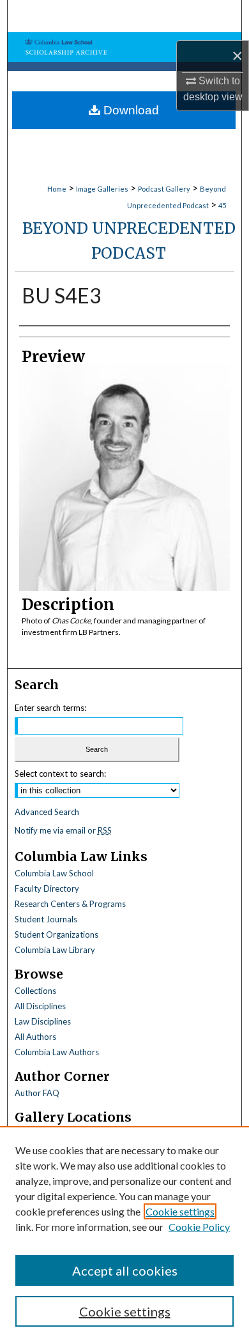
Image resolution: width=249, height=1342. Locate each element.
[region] (124, 1234)
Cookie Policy (199, 1227)
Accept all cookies (124, 1270)
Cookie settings (180, 1211)
